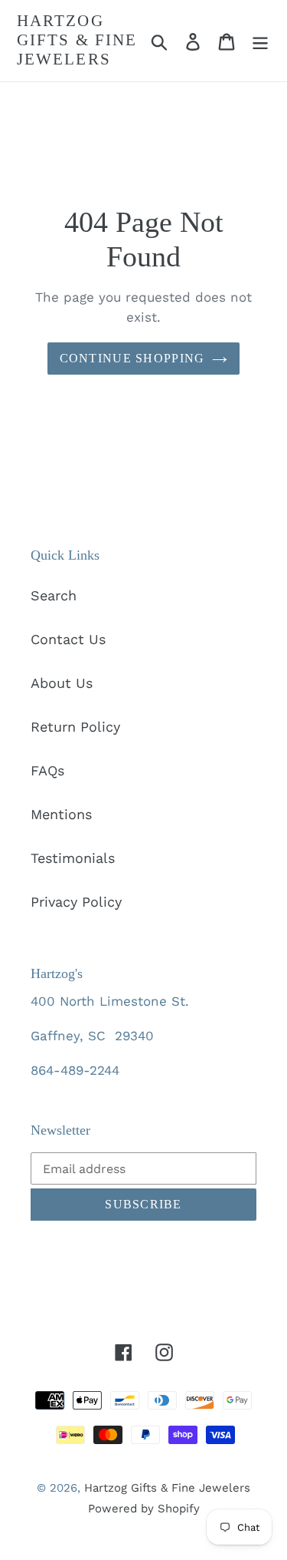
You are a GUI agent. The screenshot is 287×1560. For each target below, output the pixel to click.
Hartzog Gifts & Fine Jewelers (77, 40)
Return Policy (75, 727)
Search (54, 595)
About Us (62, 683)
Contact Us (68, 639)
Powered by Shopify (144, 1508)
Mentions (61, 814)
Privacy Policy (76, 902)
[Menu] (260, 40)
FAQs (47, 770)
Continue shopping (132, 358)
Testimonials (73, 858)
